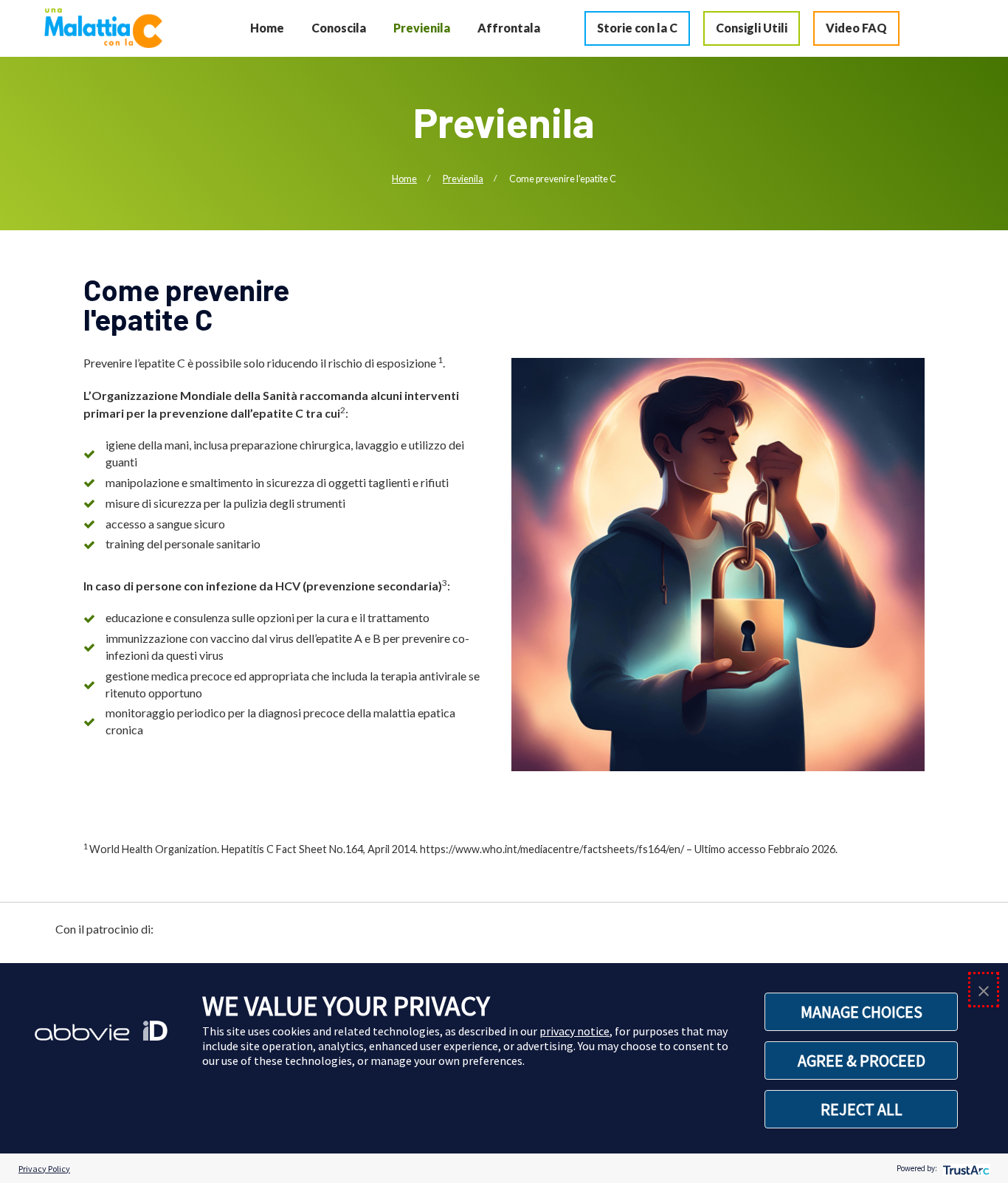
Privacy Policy (44, 1168)
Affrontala (508, 28)
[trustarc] (965, 1168)
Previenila (421, 28)
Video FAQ (856, 28)
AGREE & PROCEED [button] (861, 1060)
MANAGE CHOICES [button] (861, 1011)
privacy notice (574, 1031)
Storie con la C (637, 28)
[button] (983, 990)
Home (267, 28)
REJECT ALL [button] (861, 1109)
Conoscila (338, 28)
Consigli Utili (751, 28)
